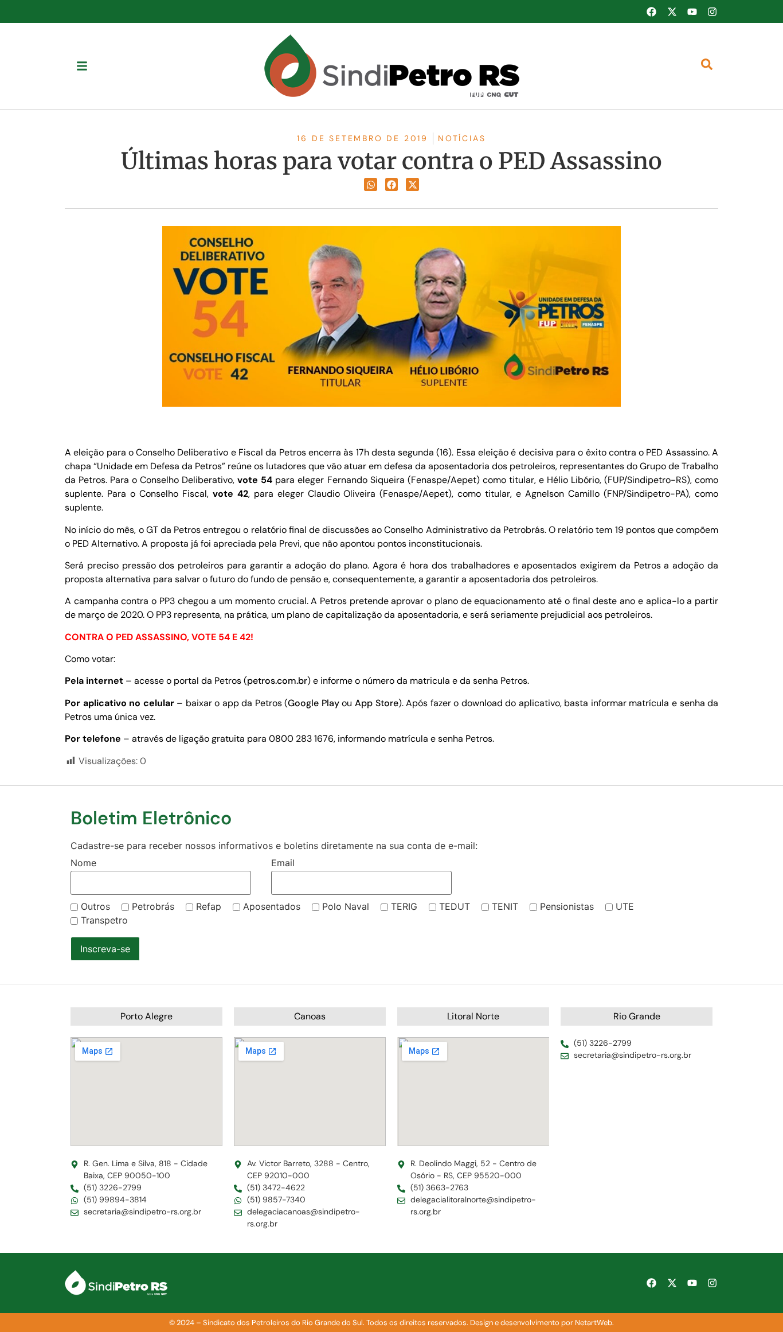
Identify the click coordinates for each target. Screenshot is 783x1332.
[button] (370, 184)
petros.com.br (277, 681)
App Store (376, 703)
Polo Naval (345, 906)
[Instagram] (712, 11)
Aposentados (271, 906)
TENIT (505, 906)
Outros (95, 906)
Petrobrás (153, 906)
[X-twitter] (672, 11)
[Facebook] (651, 11)
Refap (208, 906)
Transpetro (104, 920)
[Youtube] (692, 11)
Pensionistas (567, 906)
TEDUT (454, 906)
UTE (625, 906)
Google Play (313, 703)
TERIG (404, 906)
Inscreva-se (105, 949)
